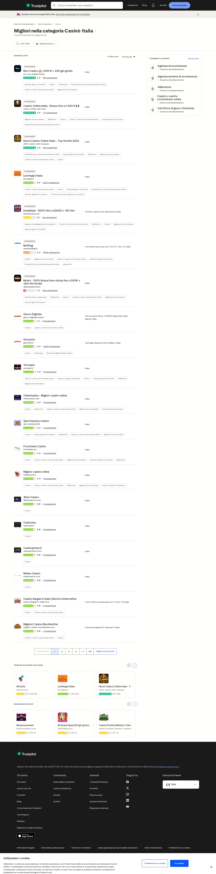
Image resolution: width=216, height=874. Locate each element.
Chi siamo (21, 782)
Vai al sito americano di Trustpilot (73, 14)
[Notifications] (153, 5)
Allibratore (63, 84)
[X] (127, 788)
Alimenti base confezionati (36, 297)
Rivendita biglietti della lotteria (59, 353)
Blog (19, 801)
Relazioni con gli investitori (29, 828)
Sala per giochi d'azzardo (35, 84)
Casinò (52, 84)
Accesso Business (98, 801)
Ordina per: (113, 56)
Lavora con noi (24, 788)
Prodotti (94, 788)
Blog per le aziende (99, 808)
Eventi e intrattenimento (24, 24)
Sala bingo (38, 353)
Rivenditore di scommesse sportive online (88, 84)
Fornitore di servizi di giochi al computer (67, 194)
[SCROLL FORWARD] (134, 665)
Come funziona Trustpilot (29, 808)
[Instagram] (127, 794)
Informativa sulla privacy (166, 766)
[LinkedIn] (127, 800)
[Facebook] (127, 781)
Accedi (56, 795)
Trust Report (23, 814)
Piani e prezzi (96, 795)
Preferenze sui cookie (179, 848)
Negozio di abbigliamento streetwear (40, 224)
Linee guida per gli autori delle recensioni (118, 848)
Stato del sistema (153, 848)
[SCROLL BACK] (129, 665)
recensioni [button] (50, 78)
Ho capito (179, 863)
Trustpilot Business (99, 782)
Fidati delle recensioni (63, 782)
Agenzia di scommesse (67, 89)
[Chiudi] (198, 14)
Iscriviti (56, 801)
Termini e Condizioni (81, 848)
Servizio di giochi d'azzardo (36, 194)
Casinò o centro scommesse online (39, 89)
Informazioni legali (25, 848)
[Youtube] (127, 806)
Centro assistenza (62, 788)
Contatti (21, 795)
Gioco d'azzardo (44, 24)
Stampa (21, 821)
